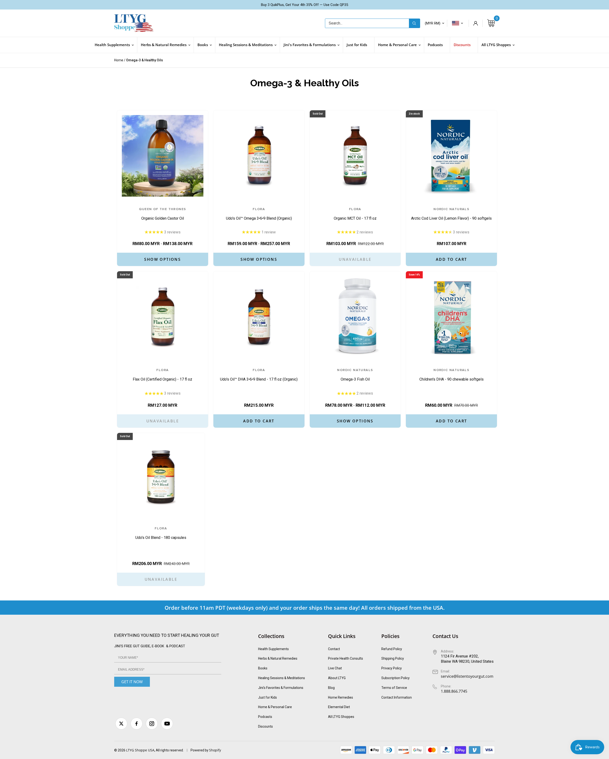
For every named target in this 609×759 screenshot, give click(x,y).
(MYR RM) (432, 23)
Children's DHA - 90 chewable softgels (451, 375)
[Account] (475, 23)
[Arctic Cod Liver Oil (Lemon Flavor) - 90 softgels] (451, 155)
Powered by (200, 750)
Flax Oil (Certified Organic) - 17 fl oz (162, 375)
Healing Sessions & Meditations (281, 678)
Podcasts (265, 717)
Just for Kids (267, 697)
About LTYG (337, 678)
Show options (162, 259)
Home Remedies (340, 697)
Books (262, 668)
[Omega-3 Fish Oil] (355, 316)
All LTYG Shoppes (341, 717)
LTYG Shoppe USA (140, 750)
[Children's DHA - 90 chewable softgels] (451, 316)
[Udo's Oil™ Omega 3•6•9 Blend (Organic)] (258, 155)
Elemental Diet (339, 707)
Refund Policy (391, 649)
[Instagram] (152, 724)
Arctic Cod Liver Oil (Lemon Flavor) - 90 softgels (451, 214)
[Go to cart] (491, 23)
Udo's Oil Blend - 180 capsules (160, 533)
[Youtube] (167, 724)
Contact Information (396, 697)
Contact (334, 649)
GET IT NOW (132, 681)
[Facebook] (136, 724)
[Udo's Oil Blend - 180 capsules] (161, 477)
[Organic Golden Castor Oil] (162, 155)
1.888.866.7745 (454, 691)
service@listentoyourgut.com (467, 676)
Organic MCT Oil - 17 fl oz (355, 214)
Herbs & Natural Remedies (277, 658)
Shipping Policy (392, 658)
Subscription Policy (395, 678)
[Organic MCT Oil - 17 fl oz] (355, 155)
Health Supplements (273, 649)
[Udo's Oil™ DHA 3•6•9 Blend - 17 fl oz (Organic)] (258, 316)
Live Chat (335, 668)
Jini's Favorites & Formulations (280, 688)
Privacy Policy (391, 668)
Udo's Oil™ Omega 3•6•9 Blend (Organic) (259, 214)
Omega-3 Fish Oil (355, 375)
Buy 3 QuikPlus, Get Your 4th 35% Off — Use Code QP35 (304, 5)
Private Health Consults (345, 658)
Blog (331, 688)
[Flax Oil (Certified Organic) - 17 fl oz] (162, 316)
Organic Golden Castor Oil (162, 214)
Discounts (265, 726)
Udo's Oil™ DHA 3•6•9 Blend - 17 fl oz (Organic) (259, 375)
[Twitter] (121, 724)
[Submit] (414, 23)
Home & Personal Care (275, 707)
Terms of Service (394, 688)
